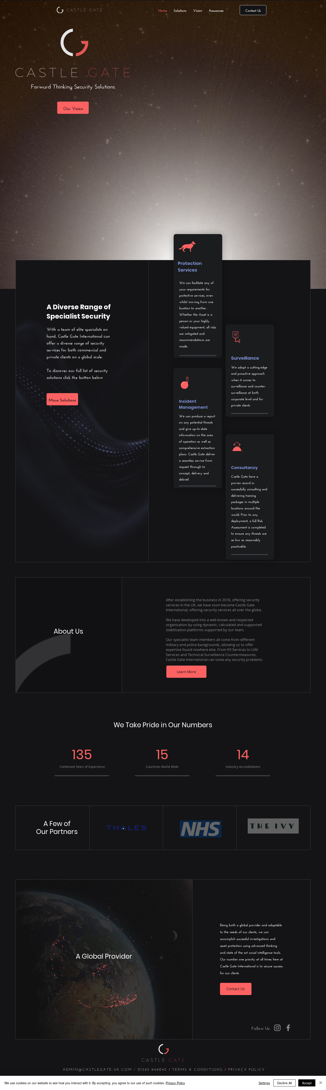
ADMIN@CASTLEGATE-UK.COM (98, 1069)
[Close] (320, 1082)
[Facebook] (288, 1027)
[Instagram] (277, 1027)
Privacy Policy (175, 1083)
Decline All (284, 1083)
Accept (307, 1083)
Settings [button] (264, 1083)
